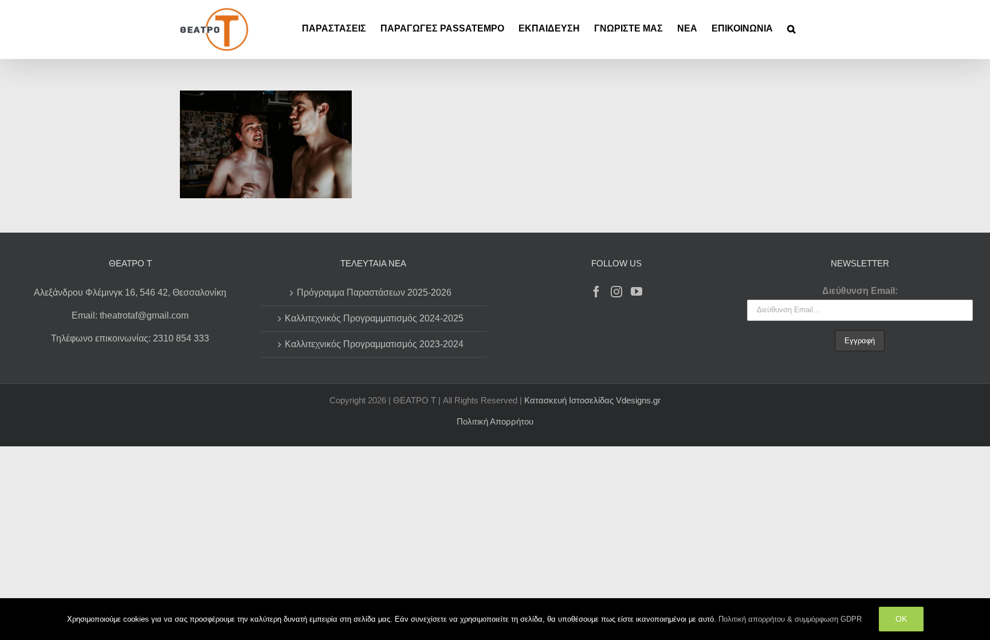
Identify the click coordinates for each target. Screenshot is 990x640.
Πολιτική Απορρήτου (495, 421)
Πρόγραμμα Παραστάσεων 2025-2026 (374, 292)
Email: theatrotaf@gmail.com (130, 315)
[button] (791, 28)
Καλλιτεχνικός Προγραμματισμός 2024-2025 (374, 318)
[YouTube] (636, 291)
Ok (901, 618)
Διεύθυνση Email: (860, 291)
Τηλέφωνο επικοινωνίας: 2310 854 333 (130, 338)
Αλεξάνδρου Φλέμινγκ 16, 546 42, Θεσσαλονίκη (130, 292)
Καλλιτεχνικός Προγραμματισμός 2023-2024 (374, 344)
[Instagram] (616, 291)
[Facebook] (596, 291)
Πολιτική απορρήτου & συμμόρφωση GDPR (790, 619)
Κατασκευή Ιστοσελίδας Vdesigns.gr (592, 400)
